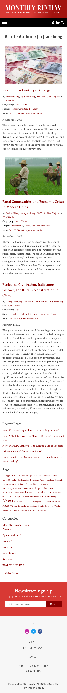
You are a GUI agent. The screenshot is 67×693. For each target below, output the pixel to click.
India (52, 488)
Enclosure (21, 484)
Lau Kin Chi (41, 301)
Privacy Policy (33, 671)
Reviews (7, 506)
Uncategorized (10, 573)
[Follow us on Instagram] (27, 631)
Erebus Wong (12, 96)
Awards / (7, 529)
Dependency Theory (37, 480)
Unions (5, 510)
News (7, 501)
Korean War (18, 492)
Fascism (46, 484)
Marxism (45, 492)
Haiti (20, 488)
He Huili (29, 301)
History (15, 108)
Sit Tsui (41, 96)
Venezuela (14, 510)
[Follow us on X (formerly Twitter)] (33, 631)
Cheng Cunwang (14, 301)
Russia (17, 506)
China (24, 104)
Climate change (25, 475)
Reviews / (8, 559)
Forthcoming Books (9, 488)
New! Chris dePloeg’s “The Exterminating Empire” (30, 430)
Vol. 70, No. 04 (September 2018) (25, 230)
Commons (46, 476)
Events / (7, 541)
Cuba (14, 479)
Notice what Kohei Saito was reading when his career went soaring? (32, 459)
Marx (36, 492)
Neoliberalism (7, 497)
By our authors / (11, 535)
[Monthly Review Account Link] (53, 22)
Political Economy (29, 108)
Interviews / (9, 553)
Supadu (40, 688)
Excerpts (37, 484)
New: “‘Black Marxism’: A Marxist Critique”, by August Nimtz (33, 438)
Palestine (18, 501)
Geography (7, 104)
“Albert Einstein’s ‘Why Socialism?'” (22, 451)
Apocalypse (6, 476)
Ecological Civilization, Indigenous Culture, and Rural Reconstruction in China (30, 290)
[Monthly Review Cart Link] (57, 22)
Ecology (15, 314)
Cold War (37, 475)
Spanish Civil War (45, 506)
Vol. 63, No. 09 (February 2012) (24, 318)
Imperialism (41, 488)
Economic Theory (48, 314)
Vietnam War (26, 510)
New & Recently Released (28, 496)
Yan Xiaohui (9, 100)
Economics (59, 480)
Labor (27, 225)
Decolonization (23, 480)
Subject (6, 108)
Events (29, 484)
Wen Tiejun (53, 96)
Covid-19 (6, 479)
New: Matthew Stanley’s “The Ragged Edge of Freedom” (33, 446)
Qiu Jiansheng (28, 96)
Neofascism (56, 493)
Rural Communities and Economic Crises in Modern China (33, 204)
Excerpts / (8, 547)
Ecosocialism (9, 484)
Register (33, 642)
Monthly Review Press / (15, 525)
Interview (7, 492)
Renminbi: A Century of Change (26, 90)
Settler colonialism (29, 506)
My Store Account (33, 648)
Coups (54, 475)
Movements (17, 225)
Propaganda (37, 501)
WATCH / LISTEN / (14, 565)
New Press (50, 496)
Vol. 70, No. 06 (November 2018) (25, 113)
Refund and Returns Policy (33, 666)
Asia (17, 104)
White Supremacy (39, 510)
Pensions (26, 502)
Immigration (29, 488)
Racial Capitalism (52, 501)
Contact (33, 657)
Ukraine (57, 506)
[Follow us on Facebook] (40, 631)
